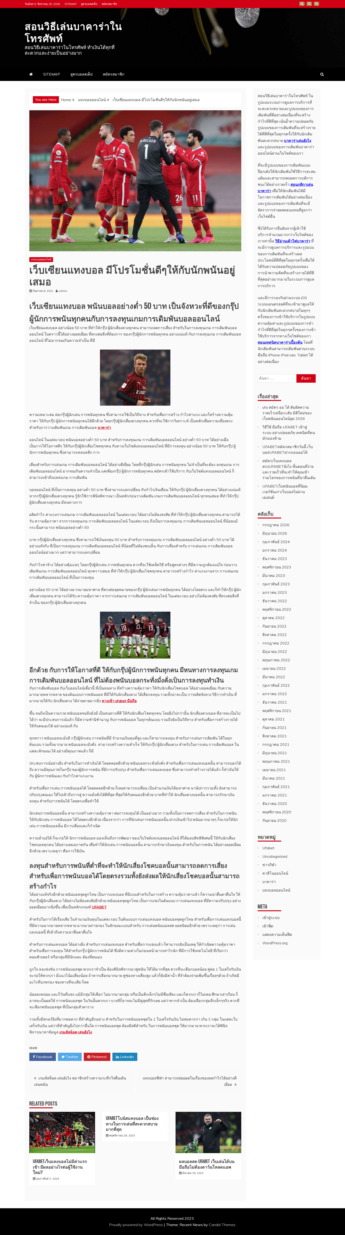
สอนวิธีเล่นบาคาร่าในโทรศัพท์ (73, 31)
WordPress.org (275, 943)
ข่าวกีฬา (269, 864)
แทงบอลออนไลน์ (41, 259)
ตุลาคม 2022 (273, 617)
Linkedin (126, 1056)
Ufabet (268, 848)
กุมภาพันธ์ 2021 (276, 786)
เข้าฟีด (267, 926)
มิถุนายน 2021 (274, 753)
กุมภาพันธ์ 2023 (276, 584)
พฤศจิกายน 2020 (276, 812)
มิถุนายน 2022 (274, 651)
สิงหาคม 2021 (274, 736)
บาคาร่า (269, 881)
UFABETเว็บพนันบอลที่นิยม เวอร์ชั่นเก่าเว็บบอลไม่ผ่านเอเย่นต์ (285, 492)
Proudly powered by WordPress (136, 1224)
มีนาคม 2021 (273, 778)
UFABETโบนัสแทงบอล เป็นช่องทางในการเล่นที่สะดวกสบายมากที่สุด (132, 1123)
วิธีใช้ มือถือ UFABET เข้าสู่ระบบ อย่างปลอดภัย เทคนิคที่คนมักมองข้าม (288, 433)
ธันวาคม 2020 (274, 803)
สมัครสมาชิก (109, 4)
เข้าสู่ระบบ (271, 917)
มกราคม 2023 (274, 592)
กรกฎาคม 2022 (275, 643)
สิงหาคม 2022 (274, 634)
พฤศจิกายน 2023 (276, 567)
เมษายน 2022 (274, 668)
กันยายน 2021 (274, 727)
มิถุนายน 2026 (274, 533)
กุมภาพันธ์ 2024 (276, 541)
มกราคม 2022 (274, 693)
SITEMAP (71, 4)
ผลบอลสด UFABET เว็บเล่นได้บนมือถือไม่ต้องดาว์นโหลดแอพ (206, 1164)
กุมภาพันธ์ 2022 (276, 685)
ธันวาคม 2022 (274, 600)
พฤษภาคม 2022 (276, 660)
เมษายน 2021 (274, 769)
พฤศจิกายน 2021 (276, 710)
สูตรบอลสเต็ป (89, 4)
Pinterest (98, 1056)
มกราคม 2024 (274, 550)
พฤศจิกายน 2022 (276, 609)
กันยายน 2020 (274, 820)
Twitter (71, 1056)
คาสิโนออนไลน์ (275, 873)
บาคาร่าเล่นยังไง (297, 140)
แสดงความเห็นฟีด (277, 934)
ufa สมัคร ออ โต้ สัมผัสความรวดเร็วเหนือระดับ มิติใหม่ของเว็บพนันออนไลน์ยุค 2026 (287, 413)
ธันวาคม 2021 (274, 702)
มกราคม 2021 (274, 795)
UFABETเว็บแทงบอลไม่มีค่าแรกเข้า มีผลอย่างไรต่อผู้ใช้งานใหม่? (60, 1166)
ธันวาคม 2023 (274, 558)
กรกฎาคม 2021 (275, 744)
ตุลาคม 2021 (273, 719)
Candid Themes (222, 1224)
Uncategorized (274, 856)
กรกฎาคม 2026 (275, 524)
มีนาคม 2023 (273, 575)
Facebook (43, 1056)
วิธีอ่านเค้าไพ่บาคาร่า (292, 241)
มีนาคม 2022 (273, 677)
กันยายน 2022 (274, 626)
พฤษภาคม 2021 (276, 761)
